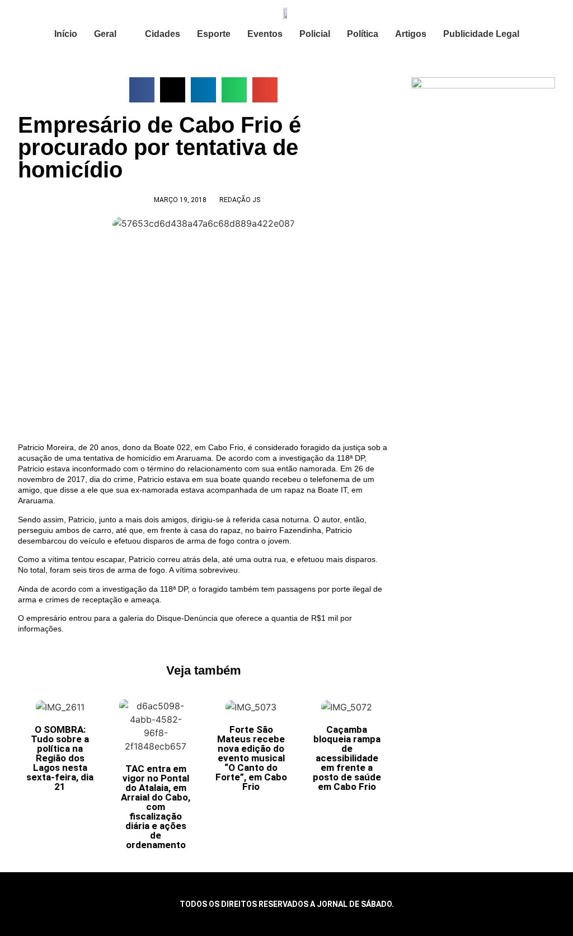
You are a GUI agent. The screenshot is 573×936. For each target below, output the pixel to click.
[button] (141, 89)
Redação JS (239, 200)
